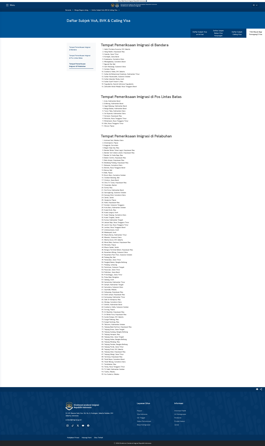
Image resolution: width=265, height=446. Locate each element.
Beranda (68, 10)
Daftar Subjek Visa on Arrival (200, 33)
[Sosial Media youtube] (83, 426)
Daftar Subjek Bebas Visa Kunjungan (218, 33)
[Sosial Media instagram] (67, 426)
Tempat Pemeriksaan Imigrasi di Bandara (79, 48)
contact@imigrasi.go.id (73, 420)
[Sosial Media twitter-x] (78, 426)
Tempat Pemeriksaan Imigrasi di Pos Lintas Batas (79, 56)
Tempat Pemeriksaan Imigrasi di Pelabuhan (77, 65)
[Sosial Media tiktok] (73, 426)
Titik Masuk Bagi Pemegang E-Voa (255, 33)
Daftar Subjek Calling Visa (237, 33)
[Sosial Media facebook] (88, 426)
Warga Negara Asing (81, 10)
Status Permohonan (144, 421)
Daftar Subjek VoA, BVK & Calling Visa (104, 10)
